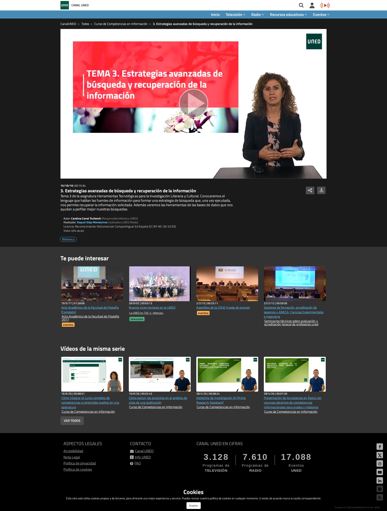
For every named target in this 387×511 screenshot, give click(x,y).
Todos (85, 23)
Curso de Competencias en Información (121, 23)
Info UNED (143, 457)
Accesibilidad (73, 451)
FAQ (137, 463)
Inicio (215, 14)
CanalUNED (68, 23)
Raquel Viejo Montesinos (92, 222)
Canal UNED (144, 451)
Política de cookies (77, 469)
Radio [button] (256, 14)
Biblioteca (68, 239)
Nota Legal (71, 457)
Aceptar (193, 505)
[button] (325, 295)
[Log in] (312, 5)
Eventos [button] (320, 14)
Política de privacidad (79, 463)
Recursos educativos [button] (287, 14)
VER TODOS (72, 420)
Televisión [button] (234, 14)
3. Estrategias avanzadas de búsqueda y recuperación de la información (203, 23)
